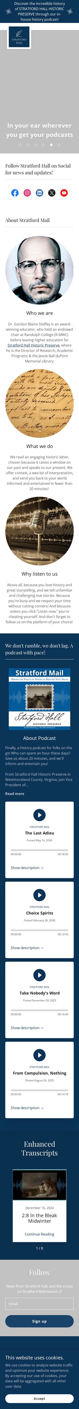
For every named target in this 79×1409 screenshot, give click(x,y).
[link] (19, 26)
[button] (19, 145)
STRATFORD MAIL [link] (40, 827)
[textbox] (39, 1304)
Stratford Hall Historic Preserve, (34, 345)
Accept (39, 1398)
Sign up (39, 1321)
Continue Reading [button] (39, 1234)
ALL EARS (39, 134)
